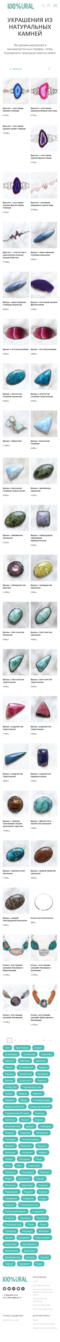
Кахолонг (10, 1119)
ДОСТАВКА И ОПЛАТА (41, 1285)
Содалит (9, 1204)
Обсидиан (24, 1159)
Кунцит (30, 1126)
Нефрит (43, 1152)
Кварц (23, 1100)
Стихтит (9, 1218)
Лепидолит (42, 1132)
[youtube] (9, 1288)
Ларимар (25, 1132)
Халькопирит (42, 1237)
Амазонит (46, 1054)
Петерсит (10, 1185)
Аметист (9, 1060)
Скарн (43, 1198)
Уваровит (27, 1231)
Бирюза (9, 1073)
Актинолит (29, 1054)
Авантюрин (22, 1047)
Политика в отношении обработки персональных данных (43, 1292)
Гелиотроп (25, 1080)
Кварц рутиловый (40, 1106)
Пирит (8, 1178)
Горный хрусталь (31, 1087)
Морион (42, 1145)
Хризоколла (11, 1250)
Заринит (37, 1093)
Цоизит (44, 1257)
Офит (19, 1165)
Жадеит (23, 1093)
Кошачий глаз (12, 1126)
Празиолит (24, 1178)
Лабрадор (45, 1126)
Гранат (9, 1093)
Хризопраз (30, 1250)
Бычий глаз (25, 1073)
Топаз (30, 1224)
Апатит (9, 1067)
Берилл (43, 1067)
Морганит (26, 1145)
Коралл (39, 1119)
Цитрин (30, 1257)
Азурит (38, 1047)
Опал (8, 1165)
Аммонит (41, 1060)
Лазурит (9, 1132)
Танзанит (25, 1218)
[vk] (23, 1288)
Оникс (39, 1159)
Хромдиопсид (12, 1257)
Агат (7, 1047)
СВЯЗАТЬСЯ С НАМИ (11, 1320)
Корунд (43, 1191)
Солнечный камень (15, 1211)
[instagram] (4, 1288)
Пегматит (10, 1172)
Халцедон (24, 1237)
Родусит (28, 1191)
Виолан (9, 1080)
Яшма (39, 1263)
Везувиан (43, 1073)
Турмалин (10, 1231)
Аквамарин (11, 1054)
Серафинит (11, 1198)
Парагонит (34, 1165)
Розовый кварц (41, 1100)
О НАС (35, 1281)
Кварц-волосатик (14, 1106)
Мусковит (10, 1152)
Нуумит (9, 1159)
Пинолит (45, 1172)
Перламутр (28, 1172)
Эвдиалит (24, 1263)
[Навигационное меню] (55, 5)
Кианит (25, 1119)
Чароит (9, 1263)
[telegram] (13, 1288)
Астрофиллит (26, 1067)
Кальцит (40, 1113)
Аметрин (25, 1060)
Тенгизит (41, 1218)
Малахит (10, 1145)
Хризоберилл (29, 1244)
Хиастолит (10, 1244)
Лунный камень (30, 1139)
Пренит (40, 1178)
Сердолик (28, 1198)
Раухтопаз (27, 1185)
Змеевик (10, 1100)
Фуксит (9, 1237)
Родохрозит (11, 1191)
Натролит (27, 1152)
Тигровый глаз (13, 1224)
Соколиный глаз (29, 1204)
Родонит (43, 1185)
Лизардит (10, 1139)
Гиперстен (11, 1087)
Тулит (43, 1224)
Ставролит (38, 1211)
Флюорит (44, 1231)
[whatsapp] (18, 1288)
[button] (43, 5)
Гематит (41, 1080)
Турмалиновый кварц (17, 1113)
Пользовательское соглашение (40, 1299)
